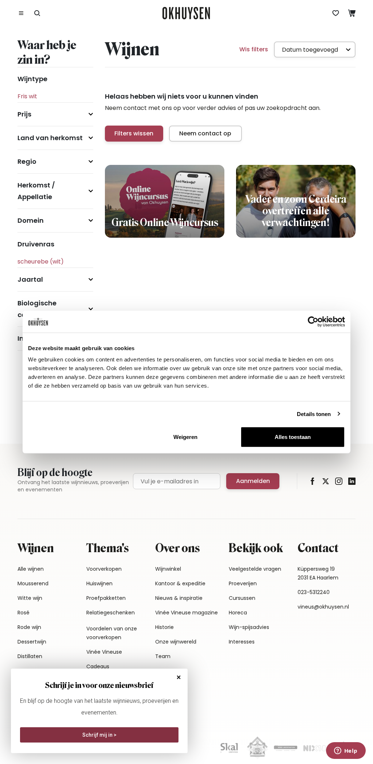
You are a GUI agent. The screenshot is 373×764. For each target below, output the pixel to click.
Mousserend (32, 583)
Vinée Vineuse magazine (186, 612)
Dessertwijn (31, 641)
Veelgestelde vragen (255, 569)
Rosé (23, 612)
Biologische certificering (38, 308)
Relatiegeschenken (110, 612)
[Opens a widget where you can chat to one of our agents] (346, 751)
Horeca (238, 612)
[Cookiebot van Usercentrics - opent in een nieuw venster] (313, 321)
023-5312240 (314, 592)
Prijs (24, 114)
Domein (30, 220)
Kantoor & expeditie (180, 583)
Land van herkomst (50, 137)
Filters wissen (133, 133)
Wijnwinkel (168, 569)
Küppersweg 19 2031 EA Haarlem (318, 573)
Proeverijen (243, 583)
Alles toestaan (293, 437)
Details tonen (314, 414)
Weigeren (185, 437)
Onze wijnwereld (175, 641)
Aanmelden (253, 481)
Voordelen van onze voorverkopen (111, 633)
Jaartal (30, 279)
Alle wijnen (30, 569)
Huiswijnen (99, 583)
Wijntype (32, 78)
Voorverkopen (104, 569)
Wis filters (253, 49)
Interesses (242, 641)
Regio (26, 161)
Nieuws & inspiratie (179, 598)
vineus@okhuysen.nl (323, 606)
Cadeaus (97, 666)
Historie (164, 627)
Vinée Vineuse (104, 652)
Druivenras (35, 244)
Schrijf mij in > (99, 735)
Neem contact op (205, 133)
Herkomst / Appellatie (36, 191)
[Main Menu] (21, 13)
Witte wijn (29, 598)
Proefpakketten (106, 598)
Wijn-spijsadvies (249, 627)
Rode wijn (29, 627)
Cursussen (242, 598)
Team (162, 656)
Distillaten (29, 656)
